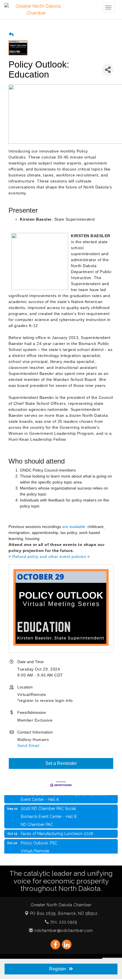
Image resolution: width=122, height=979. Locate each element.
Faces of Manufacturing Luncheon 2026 (57, 830)
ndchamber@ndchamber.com (63, 930)
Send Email (28, 745)
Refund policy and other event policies (49, 556)
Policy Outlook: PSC (39, 840)
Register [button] (57, 968)
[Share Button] (107, 69)
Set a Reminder (61, 763)
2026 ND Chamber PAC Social (48, 805)
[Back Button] (11, 34)
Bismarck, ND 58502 (64, 913)
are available (73, 526)
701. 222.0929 (63, 922)
